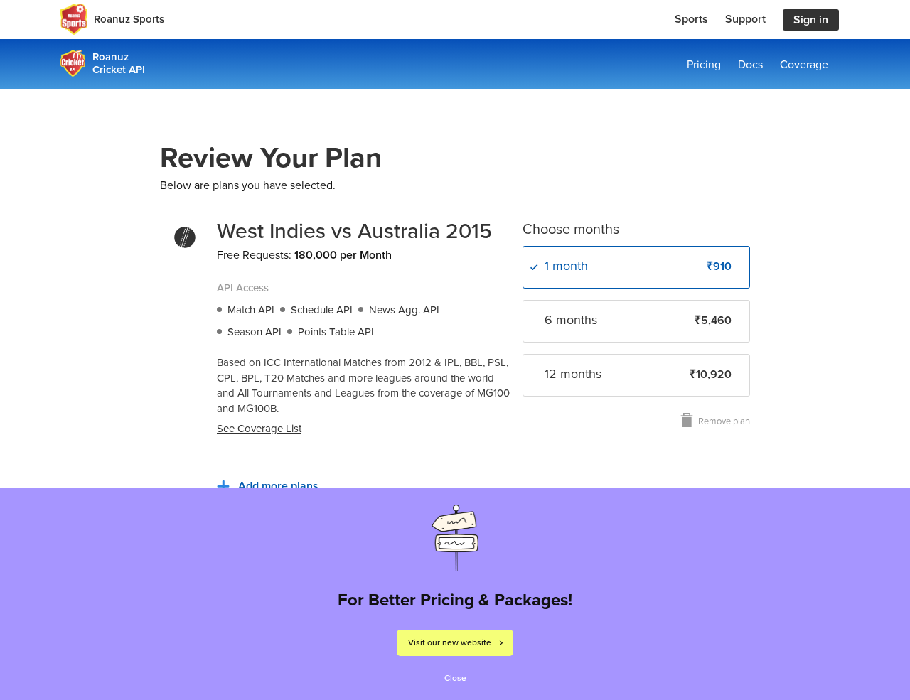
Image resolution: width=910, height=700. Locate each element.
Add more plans (278, 486)
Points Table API (336, 331)
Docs (750, 65)
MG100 (493, 393)
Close (455, 678)
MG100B (257, 408)
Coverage (804, 65)
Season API (255, 331)
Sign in (810, 20)
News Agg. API (404, 309)
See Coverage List (259, 428)
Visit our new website (449, 642)
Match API (251, 309)
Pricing (704, 65)
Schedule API (322, 309)
